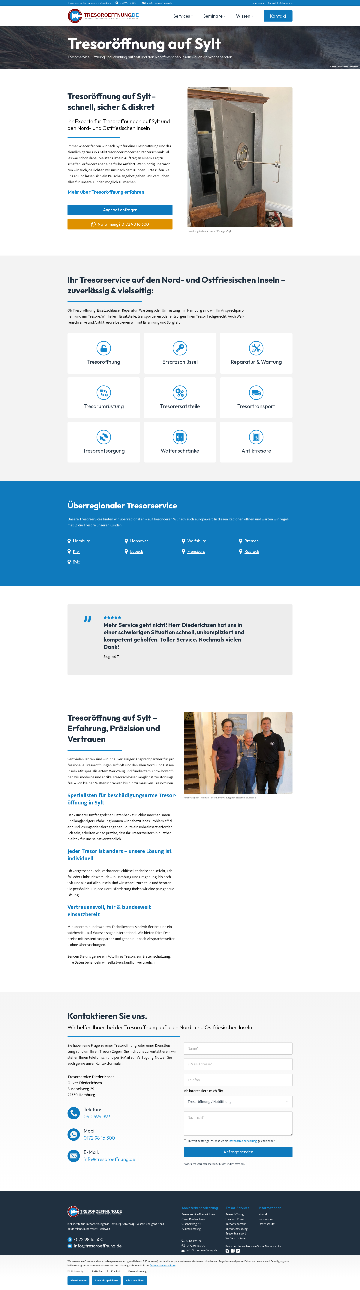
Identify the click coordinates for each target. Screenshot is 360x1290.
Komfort (115, 1271)
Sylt (76, 561)
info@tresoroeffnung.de (159, 3)
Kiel (76, 551)
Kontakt (272, 3)
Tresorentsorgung (104, 450)
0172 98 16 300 (128, 3)
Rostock (251, 551)
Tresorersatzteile (180, 406)
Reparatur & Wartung (256, 361)
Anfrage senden (238, 1151)
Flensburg (196, 551)
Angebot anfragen (120, 209)
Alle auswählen (135, 1280)
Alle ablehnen (78, 1280)
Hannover (139, 540)
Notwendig (77, 1271)
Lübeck (136, 551)
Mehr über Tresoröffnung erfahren (106, 192)
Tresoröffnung (103, 361)
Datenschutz (285, 3)
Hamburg (81, 540)
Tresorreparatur (236, 1224)
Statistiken (97, 1271)
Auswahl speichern (106, 1280)
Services (181, 16)
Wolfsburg (196, 540)
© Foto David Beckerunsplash (344, 66)
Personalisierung (137, 1271)
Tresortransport (256, 406)
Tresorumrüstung (104, 406)
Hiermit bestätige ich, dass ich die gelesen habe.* (231, 1141)
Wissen (243, 16)
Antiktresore (256, 450)
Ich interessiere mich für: (203, 1091)
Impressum (259, 3)
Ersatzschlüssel (180, 361)
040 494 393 (97, 1116)
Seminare (213, 16)
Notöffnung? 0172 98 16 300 (123, 224)
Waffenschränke (180, 450)
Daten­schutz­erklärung (243, 1141)
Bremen (251, 540)
